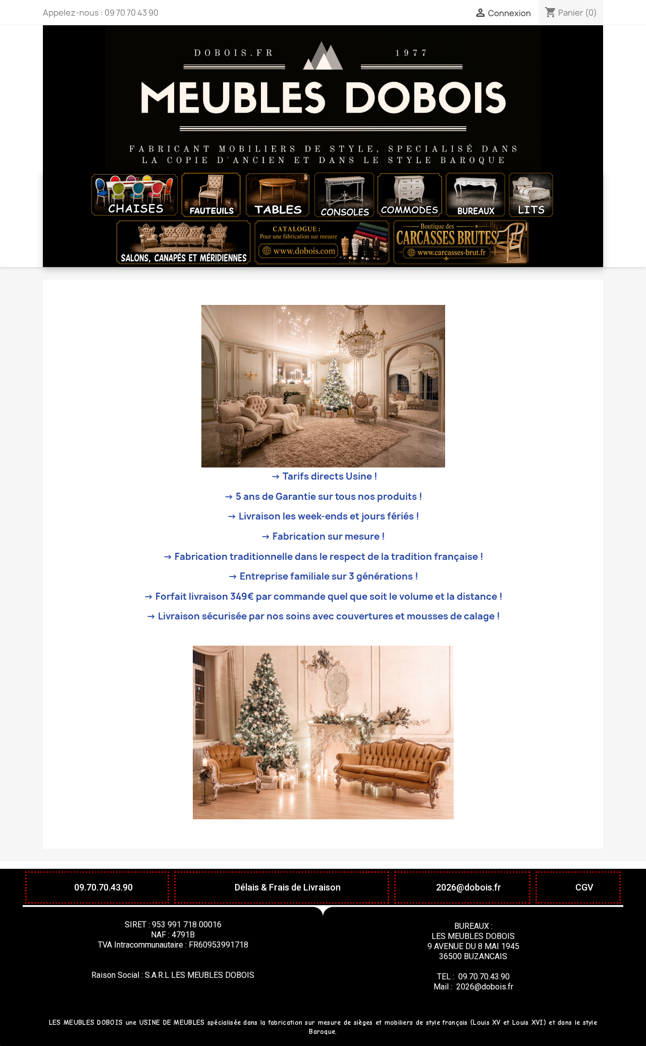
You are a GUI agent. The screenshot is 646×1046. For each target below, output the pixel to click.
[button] (97, 887)
